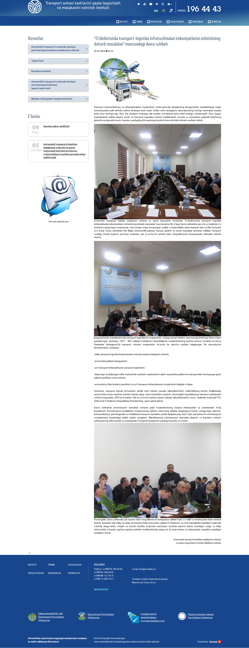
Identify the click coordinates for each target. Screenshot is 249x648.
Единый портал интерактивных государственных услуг (153, 617)
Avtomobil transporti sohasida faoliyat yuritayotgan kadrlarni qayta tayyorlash (53, 85)
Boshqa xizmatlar (41, 71)
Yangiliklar (197, 22)
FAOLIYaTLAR (156, 22)
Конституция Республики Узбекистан (101, 616)
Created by (203, 642)
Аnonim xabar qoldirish (56, 126)
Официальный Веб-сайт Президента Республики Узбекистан (51, 617)
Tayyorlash (37, 61)
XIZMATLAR (216, 22)
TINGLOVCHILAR (177, 22)
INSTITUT (124, 22)
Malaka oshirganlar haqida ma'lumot (51, 99)
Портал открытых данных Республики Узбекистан (201, 616)
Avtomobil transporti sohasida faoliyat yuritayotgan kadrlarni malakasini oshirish (55, 49)
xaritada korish (101, 589)
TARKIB (139, 22)
